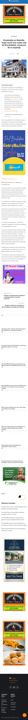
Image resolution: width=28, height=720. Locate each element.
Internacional (4, 701)
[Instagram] (17, 687)
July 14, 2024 (7, 116)
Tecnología (3, 712)
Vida (2, 703)
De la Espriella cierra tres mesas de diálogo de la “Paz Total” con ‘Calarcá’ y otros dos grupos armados (13, 387)
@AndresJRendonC (15, 99)
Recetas (3, 709)
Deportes (3, 710)
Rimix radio (3, 717)
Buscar (3, 493)
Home (12, 700)
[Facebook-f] (10, 687)
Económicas (4, 707)
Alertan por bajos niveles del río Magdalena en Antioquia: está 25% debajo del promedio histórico (13, 428)
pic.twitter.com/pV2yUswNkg (11, 111)
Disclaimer (13, 709)
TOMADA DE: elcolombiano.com (9, 179)
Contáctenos (13, 706)
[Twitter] (14, 687)
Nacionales (14, 36)
